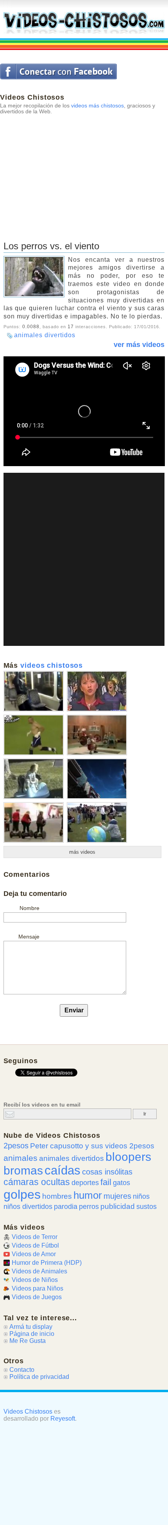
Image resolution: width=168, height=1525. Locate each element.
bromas (23, 1170)
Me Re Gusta (27, 1340)
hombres (57, 1196)
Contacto (21, 1369)
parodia (65, 1206)
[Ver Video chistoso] (33, 708)
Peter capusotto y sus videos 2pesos (92, 1145)
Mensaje (28, 936)
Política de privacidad (39, 1376)
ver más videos (139, 345)
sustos (146, 1206)
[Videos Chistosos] (84, 23)
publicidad (117, 1206)
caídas (62, 1170)
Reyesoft (62, 1418)
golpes (22, 1194)
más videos (82, 852)
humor (87, 1195)
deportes (85, 1183)
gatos (121, 1183)
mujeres (117, 1196)
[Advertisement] (58, 169)
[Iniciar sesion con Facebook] (58, 71)
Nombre (29, 908)
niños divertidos (28, 1206)
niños (141, 1196)
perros (89, 1206)
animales (21, 1157)
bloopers (128, 1156)
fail (105, 1182)
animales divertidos (44, 335)
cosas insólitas (107, 1171)
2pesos (16, 1145)
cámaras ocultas (37, 1182)
